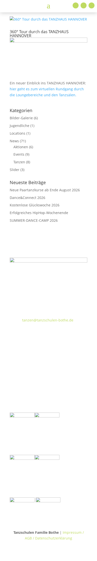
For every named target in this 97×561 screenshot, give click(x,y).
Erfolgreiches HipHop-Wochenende (39, 212)
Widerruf (25, 354)
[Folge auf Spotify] (53, 335)
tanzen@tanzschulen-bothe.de (47, 320)
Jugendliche (19, 125)
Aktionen (20, 147)
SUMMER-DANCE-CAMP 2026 (34, 220)
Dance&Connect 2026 (27, 197)
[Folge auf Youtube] (92, 5)
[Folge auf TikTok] (24, 335)
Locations (17, 133)
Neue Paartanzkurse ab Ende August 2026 (45, 190)
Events (18, 154)
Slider (14, 169)
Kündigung (27, 373)
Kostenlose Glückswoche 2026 (34, 205)
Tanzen (19, 162)
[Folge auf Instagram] (84, 5)
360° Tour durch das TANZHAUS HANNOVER (39, 33)
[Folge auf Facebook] (76, 5)
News (14, 141)
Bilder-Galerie (21, 118)
